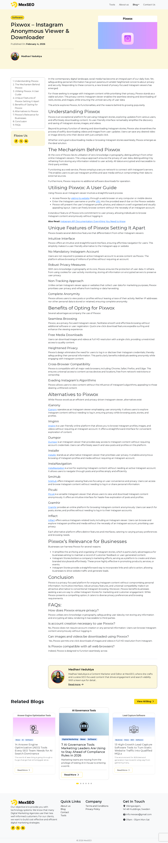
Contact (65, 812)
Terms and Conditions (97, 806)
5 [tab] (89, 784)
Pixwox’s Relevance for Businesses (27, 116)
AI (125, 740)
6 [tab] (92, 784)
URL (98, 201)
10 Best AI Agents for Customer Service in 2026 (131, 746)
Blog (135, 4)
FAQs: (18, 125)
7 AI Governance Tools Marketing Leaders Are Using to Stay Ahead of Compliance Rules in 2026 (33, 749)
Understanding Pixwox (26, 81)
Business (66, 739)
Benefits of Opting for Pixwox (26, 106)
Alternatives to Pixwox (26, 111)
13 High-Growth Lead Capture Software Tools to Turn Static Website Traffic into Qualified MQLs (83, 750)
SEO (82, 739)
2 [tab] (80, 784)
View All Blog (144, 701)
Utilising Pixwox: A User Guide (27, 93)
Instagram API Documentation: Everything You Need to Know (93, 221)
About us (124, 4)
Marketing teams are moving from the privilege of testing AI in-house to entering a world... (33, 760)
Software (17, 17)
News (33, 740)
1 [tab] (77, 784)
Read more (74, 684)
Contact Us (149, 4)
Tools (112, 4)
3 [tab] (84, 784)
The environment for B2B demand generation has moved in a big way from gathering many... (82, 763)
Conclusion (21, 121)
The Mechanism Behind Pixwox (27, 86)
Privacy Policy (93, 809)
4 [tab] (86, 784)
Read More (22, 770)
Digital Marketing (22, 740)
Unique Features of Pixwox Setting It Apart (27, 100)
